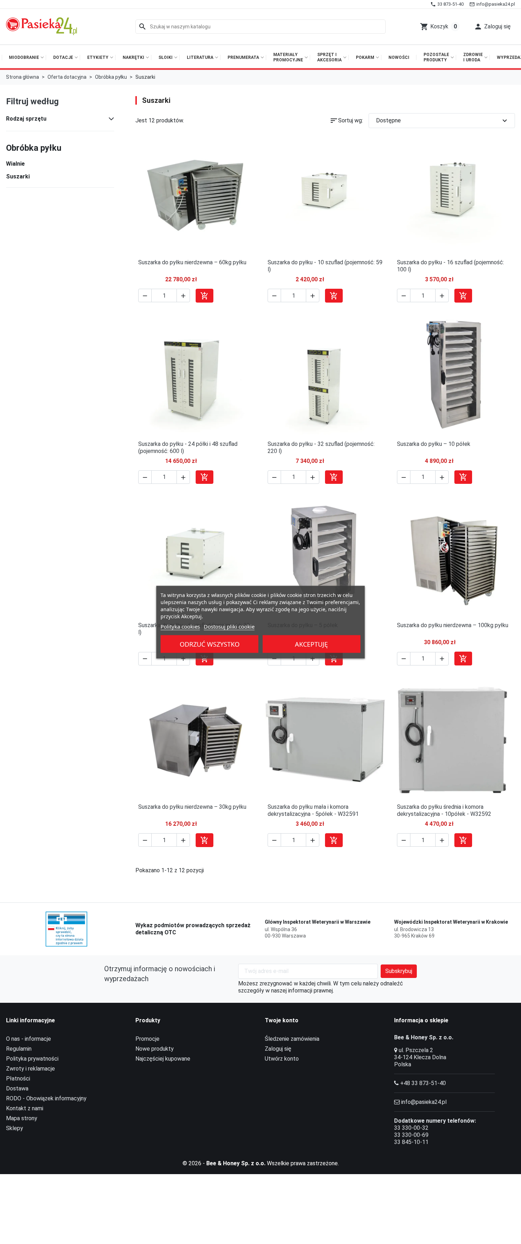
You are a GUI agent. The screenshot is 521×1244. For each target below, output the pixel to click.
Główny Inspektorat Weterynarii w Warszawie (317, 922)
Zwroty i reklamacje (30, 1068)
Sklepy (14, 1128)
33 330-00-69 (411, 1135)
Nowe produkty (154, 1048)
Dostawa (17, 1088)
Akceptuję (311, 644)
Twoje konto (281, 1020)
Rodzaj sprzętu (26, 118)
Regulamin (19, 1048)
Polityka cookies (180, 626)
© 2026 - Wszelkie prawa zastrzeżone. (261, 1163)
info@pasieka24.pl (424, 1102)
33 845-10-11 (411, 1142)
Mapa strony (21, 1118)
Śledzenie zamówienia (292, 1038)
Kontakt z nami (24, 1108)
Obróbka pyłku (33, 148)
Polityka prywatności (32, 1058)
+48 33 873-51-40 (423, 1083)
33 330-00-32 (411, 1127)
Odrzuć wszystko (210, 644)
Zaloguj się (278, 1048)
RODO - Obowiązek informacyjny (46, 1098)
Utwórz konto (282, 1058)
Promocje (147, 1038)
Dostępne (442, 120)
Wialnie (15, 163)
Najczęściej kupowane (162, 1058)
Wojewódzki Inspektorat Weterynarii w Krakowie (451, 922)
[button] (492, 26)
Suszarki (18, 176)
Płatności (18, 1078)
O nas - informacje (28, 1038)
